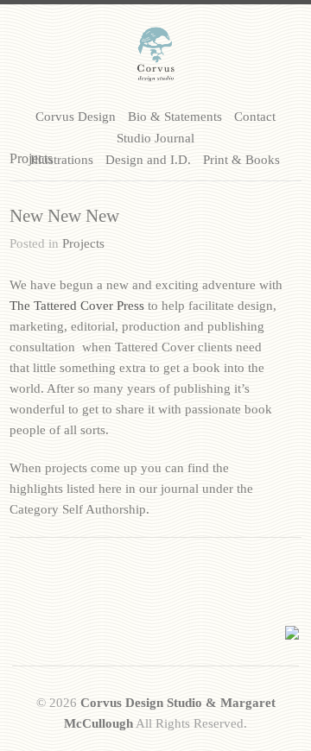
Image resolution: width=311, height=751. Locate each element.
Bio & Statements (175, 116)
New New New (64, 215)
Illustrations (61, 160)
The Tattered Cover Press (77, 305)
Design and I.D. (148, 160)
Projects (83, 243)
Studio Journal (155, 138)
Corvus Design (75, 116)
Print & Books (241, 160)
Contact (255, 116)
